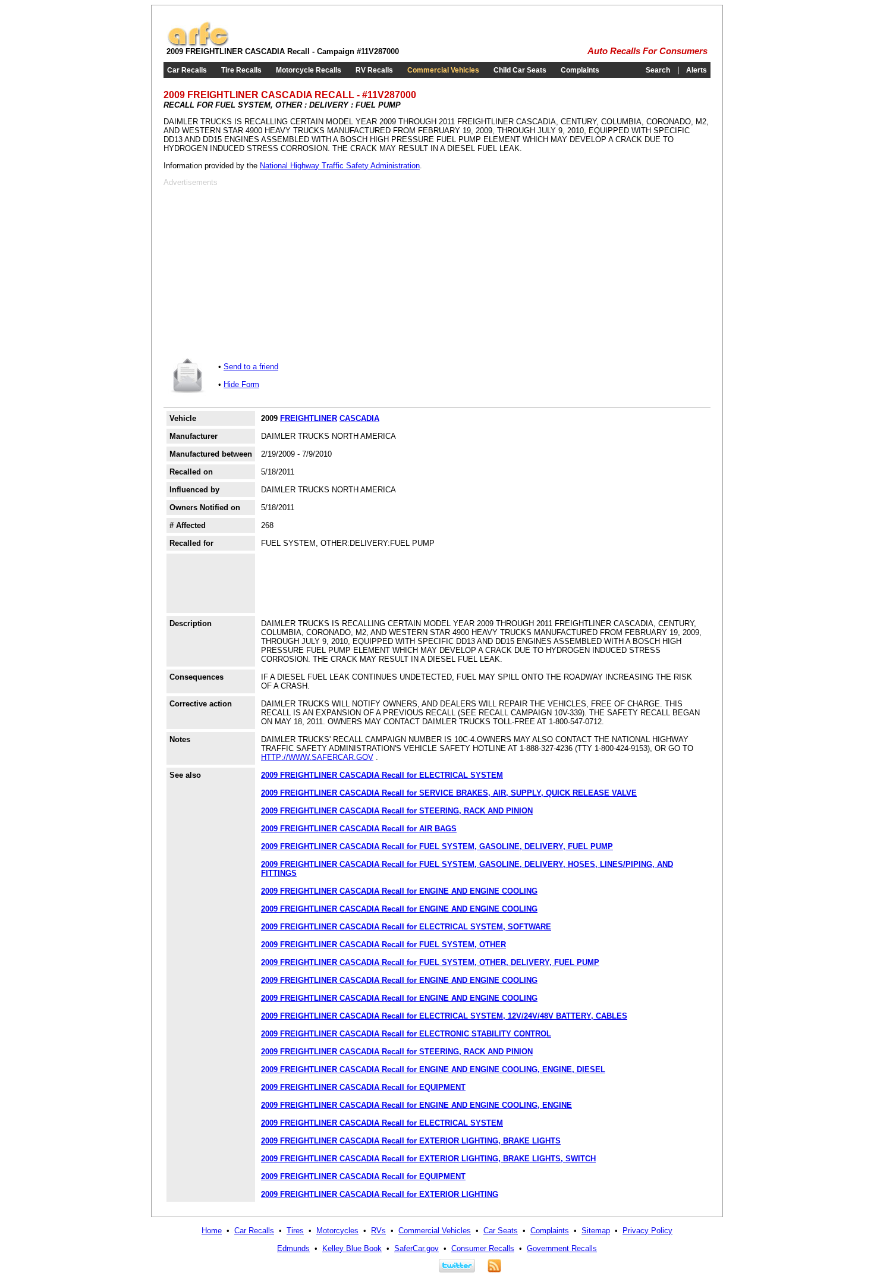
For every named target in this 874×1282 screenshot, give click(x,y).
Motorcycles (337, 1230)
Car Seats (500, 1230)
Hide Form (241, 384)
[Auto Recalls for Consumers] (197, 44)
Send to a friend (251, 366)
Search (658, 70)
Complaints (580, 70)
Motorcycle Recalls (308, 70)
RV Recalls (374, 70)
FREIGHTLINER (308, 418)
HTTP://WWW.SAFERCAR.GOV (317, 757)
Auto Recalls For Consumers (647, 51)
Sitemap (595, 1230)
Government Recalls (562, 1248)
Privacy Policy (647, 1230)
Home (212, 1230)
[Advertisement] (263, 270)
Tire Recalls (241, 70)
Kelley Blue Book (352, 1248)
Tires (295, 1230)
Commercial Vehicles (443, 70)
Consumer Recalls (482, 1248)
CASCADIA (359, 418)
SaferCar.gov (416, 1248)
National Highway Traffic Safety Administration (340, 165)
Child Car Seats (519, 70)
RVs (378, 1230)
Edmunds (293, 1248)
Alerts (696, 70)
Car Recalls (187, 70)
